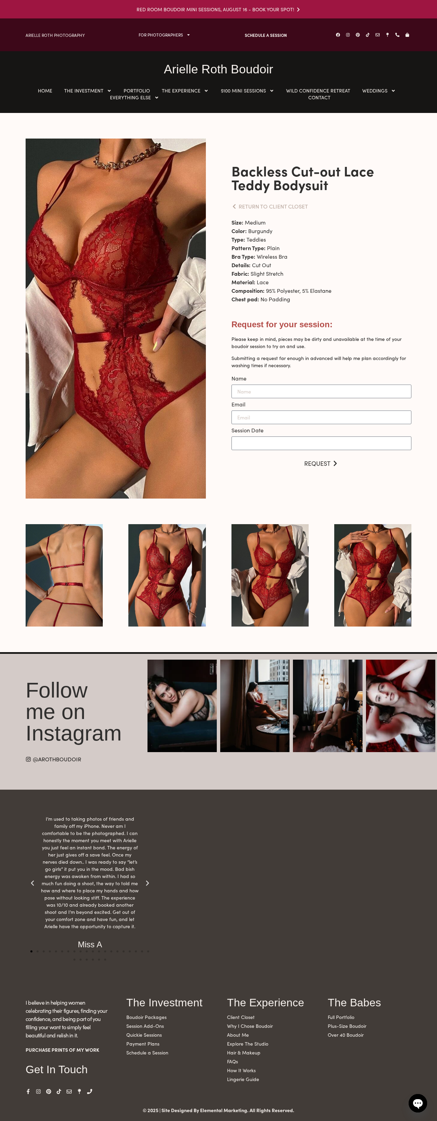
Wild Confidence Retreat (318, 90)
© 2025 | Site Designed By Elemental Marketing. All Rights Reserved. (218, 1110)
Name (238, 379)
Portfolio (137, 90)
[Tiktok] (368, 35)
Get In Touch (57, 1069)
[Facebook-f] (28, 1091)
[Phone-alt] (397, 35)
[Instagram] (348, 35)
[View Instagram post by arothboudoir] (210, 745)
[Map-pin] (387, 35)
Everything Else (130, 97)
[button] (31, 951)
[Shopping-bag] (407, 35)
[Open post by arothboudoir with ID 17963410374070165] (400, 706)
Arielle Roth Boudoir (218, 69)
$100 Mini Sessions (243, 90)
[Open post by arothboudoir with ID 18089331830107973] (327, 706)
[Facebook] (338, 35)
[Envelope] (377, 35)
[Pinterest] (358, 35)
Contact (319, 97)
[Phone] (89, 1091)
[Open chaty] (418, 1103)
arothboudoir (181, 665)
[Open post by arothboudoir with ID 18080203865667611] (255, 706)
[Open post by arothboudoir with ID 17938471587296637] (182, 706)
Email (238, 405)
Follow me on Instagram (74, 711)
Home (45, 90)
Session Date (247, 431)
